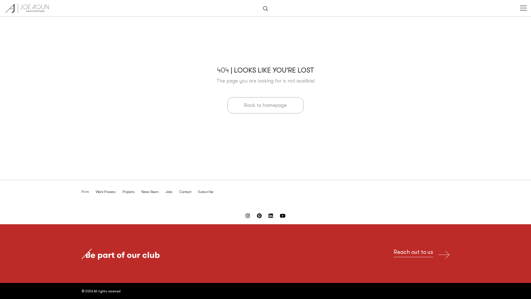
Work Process (106, 192)
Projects (129, 192)
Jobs (169, 192)
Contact (185, 192)
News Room (150, 192)
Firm (85, 192)
